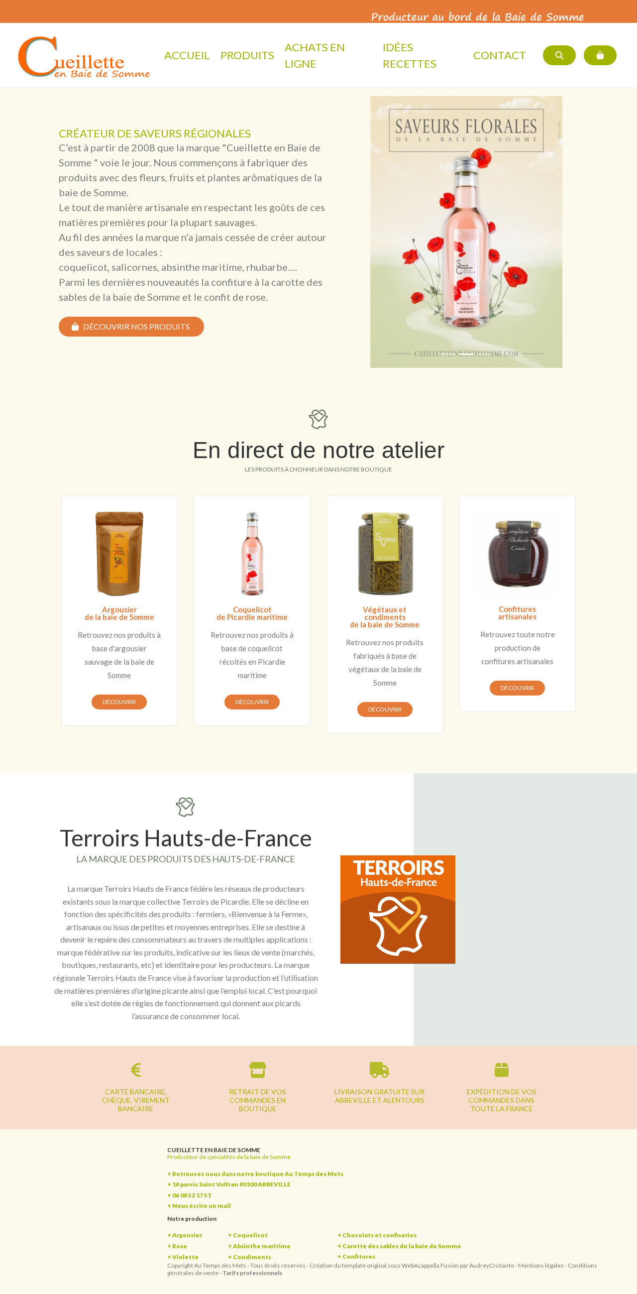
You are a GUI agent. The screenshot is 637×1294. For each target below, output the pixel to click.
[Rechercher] (559, 55)
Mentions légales (541, 1265)
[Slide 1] (448, 354)
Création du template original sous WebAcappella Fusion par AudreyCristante (412, 1265)
